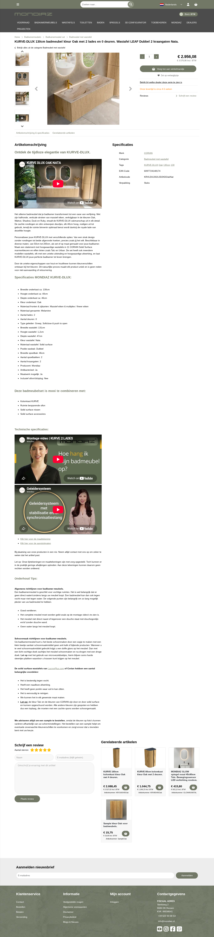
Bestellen (20, 907)
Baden (100, 22)
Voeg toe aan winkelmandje (170, 69)
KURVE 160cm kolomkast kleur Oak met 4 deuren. (114, 774)
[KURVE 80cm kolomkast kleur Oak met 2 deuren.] (150, 758)
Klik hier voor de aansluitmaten (35, 543)
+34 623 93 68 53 (167, 916)
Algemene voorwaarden (75, 907)
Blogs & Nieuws (70, 922)
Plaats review (27, 799)
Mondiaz (176, 22)
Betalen (20, 912)
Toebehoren (158, 22)
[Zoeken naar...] (131, 4)
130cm (166, 165)
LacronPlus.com (56, 668)
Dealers (192, 22)
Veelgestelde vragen (73, 902)
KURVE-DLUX (151, 165)
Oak (161, 165)
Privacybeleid (69, 917)
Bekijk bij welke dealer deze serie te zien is (161, 82)
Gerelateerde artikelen (63, 133)
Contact (20, 902)
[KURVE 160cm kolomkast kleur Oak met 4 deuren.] (116, 758)
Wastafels (68, 22)
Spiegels (114, 22)
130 (173, 165)
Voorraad (23, 22)
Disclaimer (68, 912)
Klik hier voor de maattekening (35, 539)
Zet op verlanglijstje (170, 75)
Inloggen (114, 902)
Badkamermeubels (45, 22)
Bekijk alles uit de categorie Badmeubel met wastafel (41, 48)
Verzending (21, 917)
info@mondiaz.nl (166, 921)
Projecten (23, 29)
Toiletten (86, 22)
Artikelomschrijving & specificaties (32, 133)
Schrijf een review (187, 95)
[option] (22, 59)
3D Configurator (135, 22)
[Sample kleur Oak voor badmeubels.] (116, 809)
